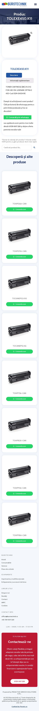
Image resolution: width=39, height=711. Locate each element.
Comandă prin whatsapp (19, 117)
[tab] (14, 75)
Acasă (4, 559)
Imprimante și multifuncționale (13, 579)
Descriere (14, 75)
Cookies (5, 606)
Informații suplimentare (20, 80)
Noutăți (4, 596)
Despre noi (6, 593)
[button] (35, 4)
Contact (4, 599)
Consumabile (6, 563)
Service (4, 566)
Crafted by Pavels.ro (19, 706)
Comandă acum (20, 209)
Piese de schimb (8, 569)
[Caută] (34, 147)
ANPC (4, 602)
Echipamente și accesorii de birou (14, 582)
